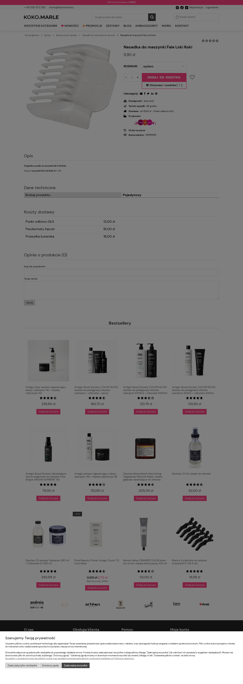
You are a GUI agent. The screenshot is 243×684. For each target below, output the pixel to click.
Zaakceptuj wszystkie (75, 665)
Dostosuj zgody (50, 665)
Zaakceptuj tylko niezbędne (22, 665)
